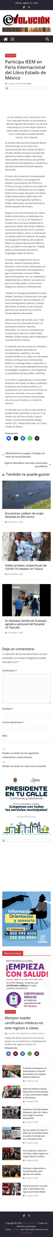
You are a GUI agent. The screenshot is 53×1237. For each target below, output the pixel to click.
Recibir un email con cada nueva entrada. (24, 766)
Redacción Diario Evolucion (34, 1033)
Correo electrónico (13, 722)
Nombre (7, 708)
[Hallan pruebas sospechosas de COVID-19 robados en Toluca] (26, 533)
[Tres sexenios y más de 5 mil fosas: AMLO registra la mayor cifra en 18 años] (11, 1155)
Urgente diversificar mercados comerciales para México (25, 464)
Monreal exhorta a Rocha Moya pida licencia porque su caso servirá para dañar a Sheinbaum (35, 1093)
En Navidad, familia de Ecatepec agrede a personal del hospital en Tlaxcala (26, 624)
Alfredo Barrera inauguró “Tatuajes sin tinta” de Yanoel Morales (25, 455)
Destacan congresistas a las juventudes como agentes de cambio (34, 1171)
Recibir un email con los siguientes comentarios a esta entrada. (20, 755)
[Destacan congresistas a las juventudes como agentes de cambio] (11, 1173)
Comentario (9, 670)
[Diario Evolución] (5, 39)
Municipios (10, 56)
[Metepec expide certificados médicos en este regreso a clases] (26, 983)
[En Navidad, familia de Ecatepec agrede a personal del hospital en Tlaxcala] (26, 585)
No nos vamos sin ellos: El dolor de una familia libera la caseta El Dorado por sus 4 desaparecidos (35, 1134)
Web (4, 735)
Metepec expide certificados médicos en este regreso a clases (24, 1022)
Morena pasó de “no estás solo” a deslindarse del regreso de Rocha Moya (35, 1189)
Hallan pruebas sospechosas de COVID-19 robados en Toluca (25, 567)
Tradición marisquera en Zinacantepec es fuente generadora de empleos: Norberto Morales (34, 1072)
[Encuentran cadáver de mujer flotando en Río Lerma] (26, 482)
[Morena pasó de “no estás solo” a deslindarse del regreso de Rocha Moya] (11, 1191)
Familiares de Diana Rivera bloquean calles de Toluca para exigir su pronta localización (35, 1113)
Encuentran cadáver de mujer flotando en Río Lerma (24, 515)
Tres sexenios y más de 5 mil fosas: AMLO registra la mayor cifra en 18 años (35, 1153)
